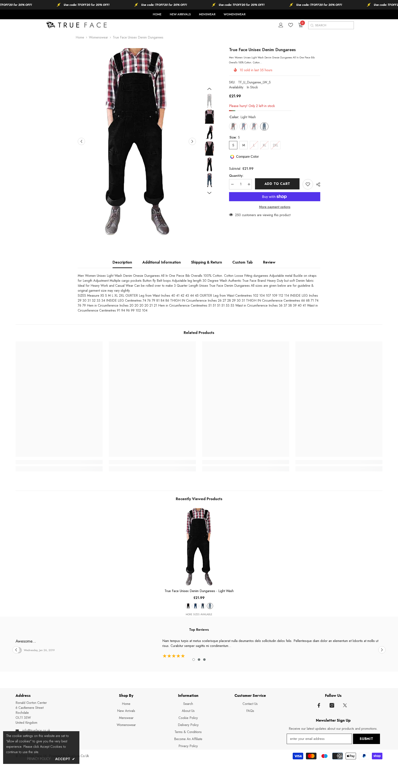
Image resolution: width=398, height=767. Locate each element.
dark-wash (203, 606)
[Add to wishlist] (308, 184)
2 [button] (199, 659)
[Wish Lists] (290, 25)
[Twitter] (345, 705)
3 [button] (204, 659)
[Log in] (281, 25)
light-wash (210, 606)
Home (80, 37)
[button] (81, 141)
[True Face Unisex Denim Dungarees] (199, 547)
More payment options (274, 207)
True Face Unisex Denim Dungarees (199, 591)
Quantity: (236, 175)
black (188, 606)
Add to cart (277, 183)
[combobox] (334, 25)
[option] (137, 141)
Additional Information (161, 262)
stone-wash (195, 606)
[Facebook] (319, 705)
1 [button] (193, 659)
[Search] (311, 25)
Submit (366, 738)
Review (269, 262)
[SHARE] (316, 184)
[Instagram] (332, 705)
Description (122, 262)
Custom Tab (242, 262)
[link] (59, 462)
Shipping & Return (206, 262)
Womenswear (98, 37)
